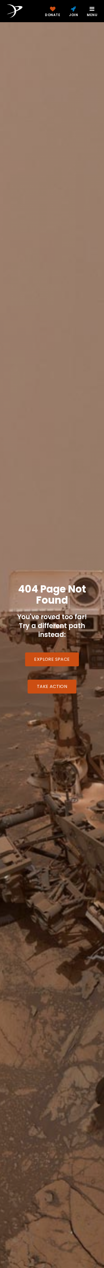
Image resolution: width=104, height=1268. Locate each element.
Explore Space (52, 659)
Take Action (52, 686)
